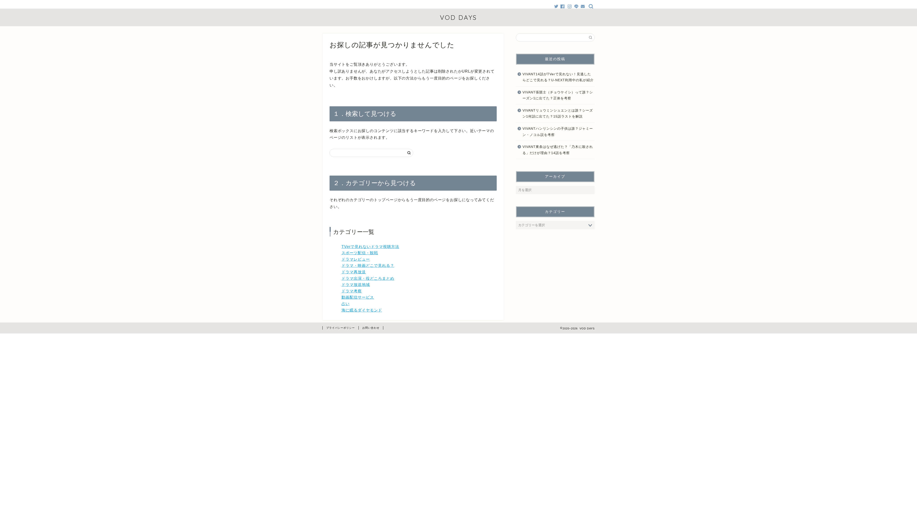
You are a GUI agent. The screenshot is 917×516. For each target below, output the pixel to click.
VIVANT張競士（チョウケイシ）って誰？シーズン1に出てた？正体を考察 (557, 95)
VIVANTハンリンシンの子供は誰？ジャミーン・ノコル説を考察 (557, 132)
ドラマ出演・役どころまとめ (367, 278)
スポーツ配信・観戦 (359, 253)
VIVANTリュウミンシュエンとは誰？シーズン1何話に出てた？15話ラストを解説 (557, 113)
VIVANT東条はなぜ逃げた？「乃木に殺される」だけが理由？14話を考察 (557, 150)
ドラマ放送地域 (355, 285)
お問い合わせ (370, 327)
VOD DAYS (458, 17)
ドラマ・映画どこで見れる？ (367, 265)
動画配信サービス (357, 297)
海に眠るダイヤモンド (361, 310)
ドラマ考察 (351, 291)
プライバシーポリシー (340, 327)
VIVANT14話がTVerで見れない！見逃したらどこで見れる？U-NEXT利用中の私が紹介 (558, 77)
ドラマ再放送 (353, 272)
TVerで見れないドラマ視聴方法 (370, 247)
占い (345, 304)
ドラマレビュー (355, 259)
